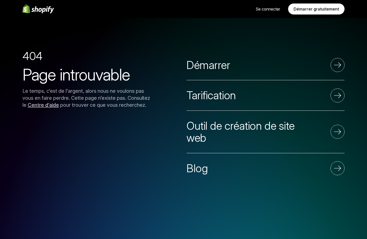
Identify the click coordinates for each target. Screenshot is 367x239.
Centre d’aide (43, 105)
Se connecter (268, 9)
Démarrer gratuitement (316, 9)
